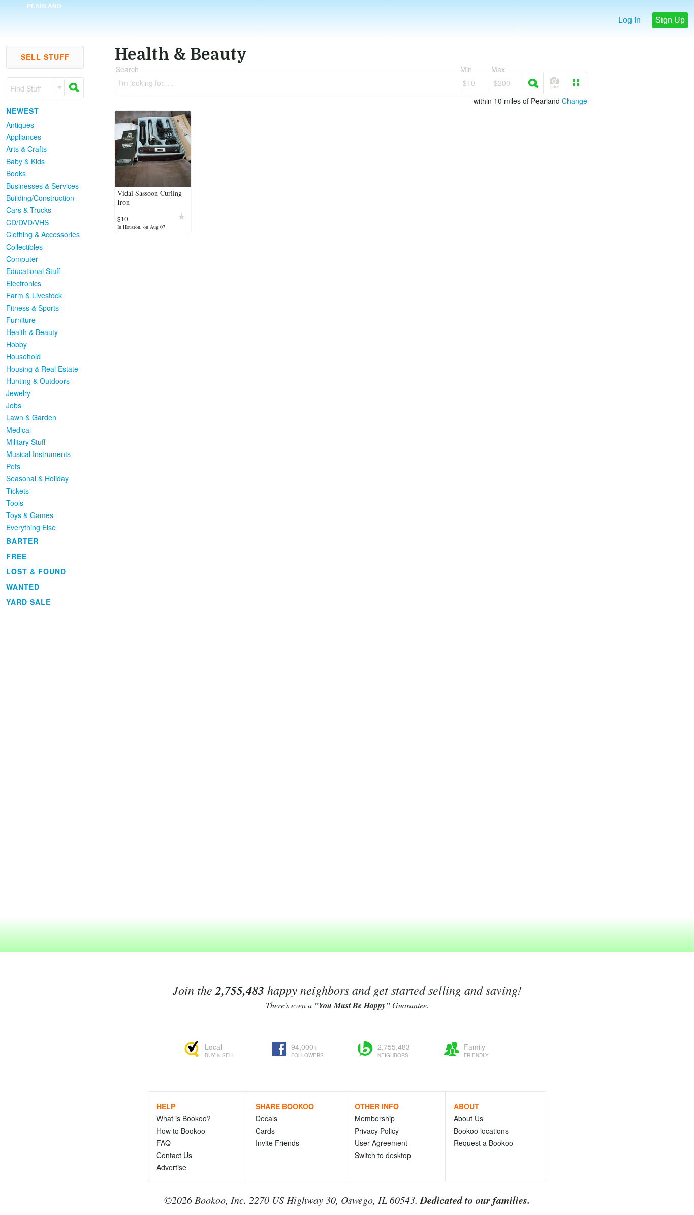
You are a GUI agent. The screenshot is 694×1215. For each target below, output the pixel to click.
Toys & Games (29, 515)
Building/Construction (40, 198)
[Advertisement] (40, 762)
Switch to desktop (383, 1155)
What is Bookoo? (183, 1118)
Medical (18, 429)
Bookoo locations (481, 1131)
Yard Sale (28, 602)
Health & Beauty (32, 332)
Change (574, 101)
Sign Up (670, 20)
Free (16, 556)
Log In (629, 20)
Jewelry (18, 393)
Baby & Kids (25, 161)
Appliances (23, 137)
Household (23, 356)
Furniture (21, 320)
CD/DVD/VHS (27, 222)
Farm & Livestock (34, 295)
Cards (265, 1131)
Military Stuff (25, 442)
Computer (22, 259)
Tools (14, 503)
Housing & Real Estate (42, 368)
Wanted (23, 587)
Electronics (23, 283)
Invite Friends (277, 1143)
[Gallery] (576, 83)
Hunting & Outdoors (38, 381)
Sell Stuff (45, 57)
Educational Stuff (33, 271)
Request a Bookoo (483, 1143)
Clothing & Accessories (43, 234)
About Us (468, 1118)
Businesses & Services (42, 185)
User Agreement (381, 1143)
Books (16, 173)
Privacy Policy (377, 1131)
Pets (13, 466)
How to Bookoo (180, 1131)
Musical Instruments (38, 454)
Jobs (13, 405)
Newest (22, 111)
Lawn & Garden (31, 417)
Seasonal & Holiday (37, 478)
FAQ (163, 1143)
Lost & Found (36, 571)
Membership (375, 1118)
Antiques (20, 124)
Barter (22, 541)
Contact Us (174, 1155)
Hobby (16, 344)
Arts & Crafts (26, 149)
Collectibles (24, 246)
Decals (266, 1118)
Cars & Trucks (28, 210)
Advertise (171, 1167)
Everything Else (31, 527)
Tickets (17, 490)
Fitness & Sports (32, 307)
